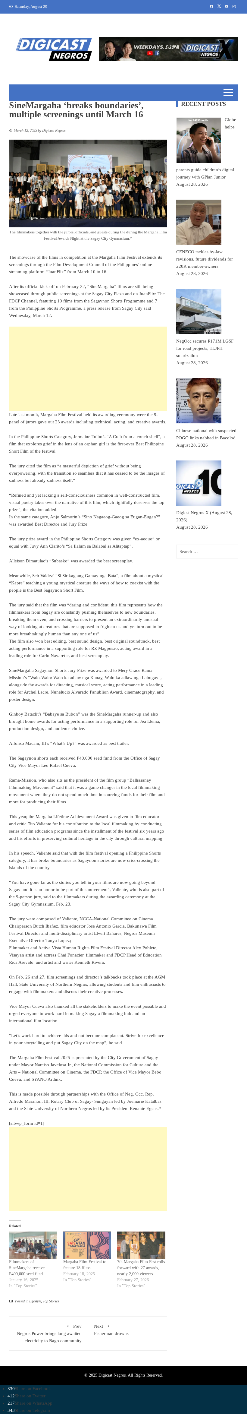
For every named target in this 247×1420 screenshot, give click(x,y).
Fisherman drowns (111, 1330)
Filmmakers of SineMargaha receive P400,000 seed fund (27, 1268)
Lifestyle (35, 1301)
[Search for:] (207, 551)
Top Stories (51, 1301)
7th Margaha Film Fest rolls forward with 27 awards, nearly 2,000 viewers (141, 1268)
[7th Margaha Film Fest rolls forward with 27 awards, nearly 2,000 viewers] (141, 1245)
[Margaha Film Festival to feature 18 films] (87, 1245)
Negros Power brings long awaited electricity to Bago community (49, 1333)
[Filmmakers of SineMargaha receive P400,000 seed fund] (33, 1245)
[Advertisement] (88, 369)
